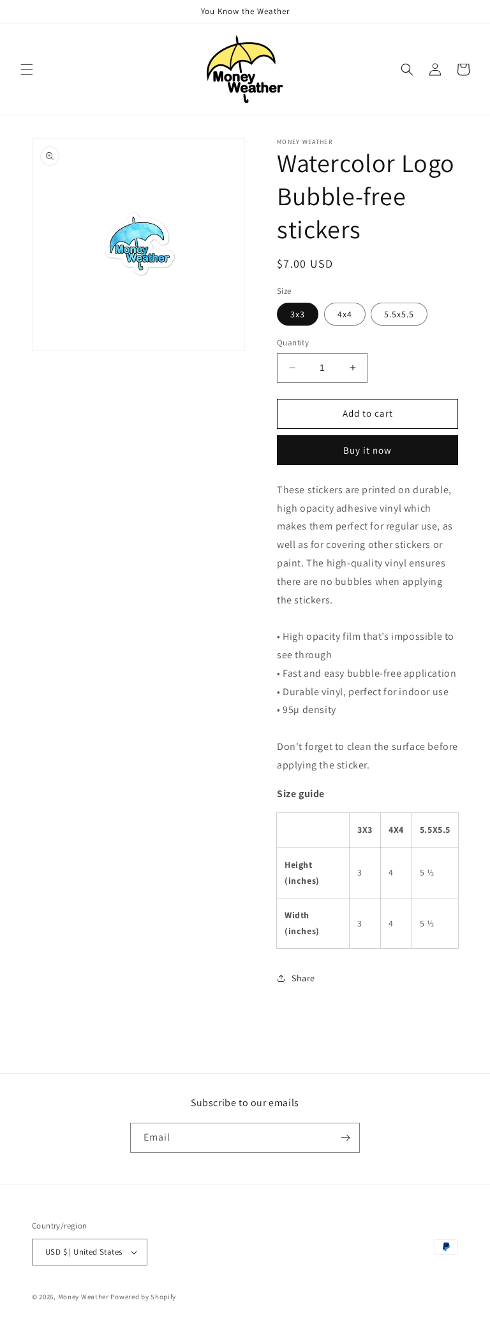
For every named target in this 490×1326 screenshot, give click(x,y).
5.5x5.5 (399, 314)
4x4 (345, 314)
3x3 (297, 314)
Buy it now (367, 450)
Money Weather (83, 1296)
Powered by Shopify (143, 1296)
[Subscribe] (345, 1138)
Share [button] (303, 978)
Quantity (293, 342)
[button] (27, 69)
